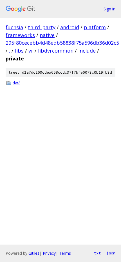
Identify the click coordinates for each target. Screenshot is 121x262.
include (87, 50)
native (47, 35)
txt (97, 253)
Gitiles (33, 253)
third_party (41, 27)
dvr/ (16, 82)
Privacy (49, 253)
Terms (65, 253)
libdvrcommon (55, 50)
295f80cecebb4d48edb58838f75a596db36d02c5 (62, 42)
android (69, 27)
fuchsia (14, 27)
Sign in (109, 9)
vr (30, 50)
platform (95, 27)
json (110, 253)
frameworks (20, 35)
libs (19, 50)
